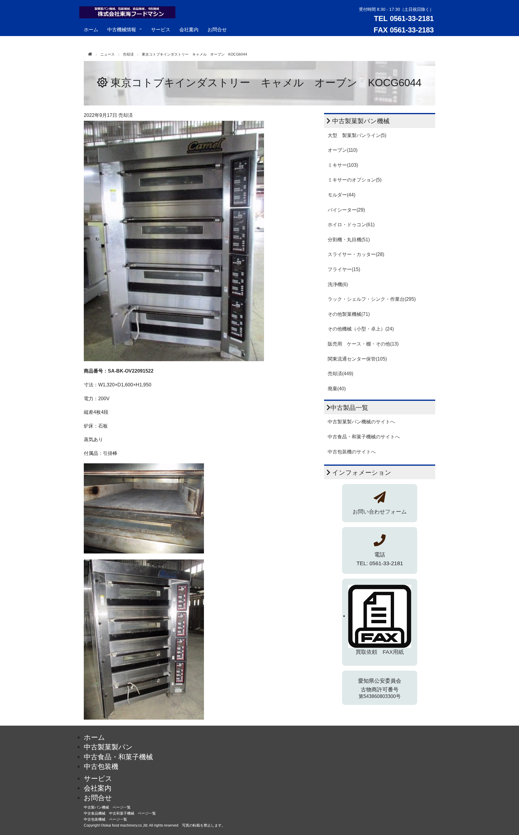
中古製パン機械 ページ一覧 (107, 807)
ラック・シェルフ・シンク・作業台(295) (372, 299)
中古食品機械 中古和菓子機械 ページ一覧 (120, 813)
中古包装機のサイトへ (352, 451)
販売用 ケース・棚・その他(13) (363, 343)
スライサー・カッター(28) (356, 254)
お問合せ (217, 29)
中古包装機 (101, 766)
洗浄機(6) (338, 284)
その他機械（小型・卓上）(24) (361, 328)
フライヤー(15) (344, 269)
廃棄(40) (337, 388)
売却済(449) (340, 373)
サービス (160, 29)
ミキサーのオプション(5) (354, 179)
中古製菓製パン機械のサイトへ (361, 421)
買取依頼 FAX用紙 (380, 652)
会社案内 (189, 29)
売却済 (128, 54)
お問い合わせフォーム (380, 512)
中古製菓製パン (108, 747)
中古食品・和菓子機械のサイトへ (364, 436)
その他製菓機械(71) (349, 314)
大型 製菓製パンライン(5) (357, 135)
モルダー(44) (341, 194)
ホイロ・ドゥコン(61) (351, 224)
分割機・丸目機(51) (349, 239)
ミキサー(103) (343, 165)
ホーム (91, 29)
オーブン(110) (342, 150)
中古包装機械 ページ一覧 (105, 819)
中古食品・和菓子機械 (118, 757)
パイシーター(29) (346, 209)
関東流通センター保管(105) (357, 358)
